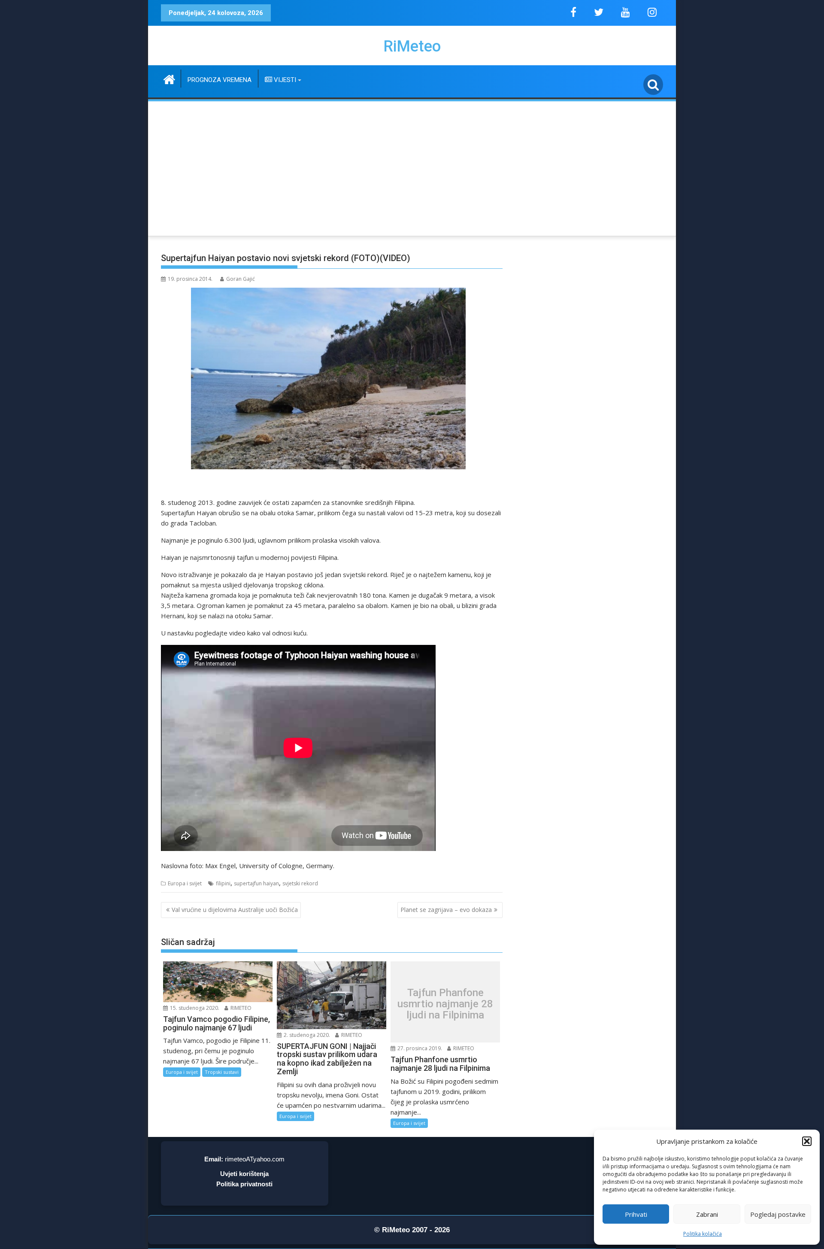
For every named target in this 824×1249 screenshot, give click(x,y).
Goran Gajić (240, 279)
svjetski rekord (300, 883)
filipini (223, 883)
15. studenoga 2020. (194, 1008)
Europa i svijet (185, 883)
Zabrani (707, 1214)
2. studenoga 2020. (306, 1035)
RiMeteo (412, 46)
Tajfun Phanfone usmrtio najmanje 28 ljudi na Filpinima (445, 1004)
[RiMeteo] (169, 78)
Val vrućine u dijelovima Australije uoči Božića (235, 910)
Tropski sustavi (222, 1072)
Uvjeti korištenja (244, 1173)
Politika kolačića (702, 1233)
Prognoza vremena (219, 80)
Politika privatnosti (244, 1184)
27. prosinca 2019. (419, 1048)
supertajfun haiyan (256, 883)
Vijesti (284, 80)
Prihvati (636, 1214)
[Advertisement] (412, 167)
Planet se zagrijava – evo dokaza (446, 910)
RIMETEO (240, 1008)
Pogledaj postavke (778, 1214)
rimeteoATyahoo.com (255, 1159)
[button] (807, 1141)
